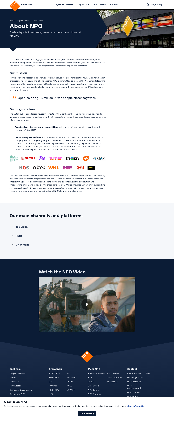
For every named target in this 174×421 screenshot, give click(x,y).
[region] (87, 304)
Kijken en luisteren (64, 4)
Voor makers (99, 4)
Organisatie (83, 4)
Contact (114, 4)
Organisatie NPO (24, 21)
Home (12, 21)
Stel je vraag (156, 4)
